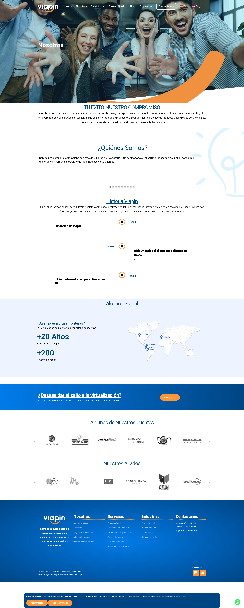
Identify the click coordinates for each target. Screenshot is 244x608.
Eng (198, 6)
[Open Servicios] (103, 6)
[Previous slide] (35, 440)
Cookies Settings (60, 603)
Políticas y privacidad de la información (64, 575)
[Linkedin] (196, 573)
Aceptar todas (37, 603)
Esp (186, 6)
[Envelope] (203, 573)
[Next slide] (209, 440)
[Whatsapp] (237, 602)
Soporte (81, 575)
